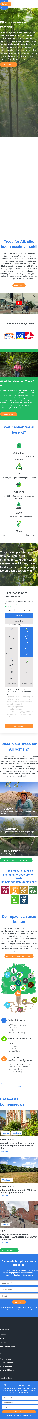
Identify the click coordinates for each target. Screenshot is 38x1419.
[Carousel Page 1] (37, 992)
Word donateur (6, 1366)
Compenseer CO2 (7, 1362)
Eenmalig (19, 615)
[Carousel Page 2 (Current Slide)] (37, 994)
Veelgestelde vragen (8, 1346)
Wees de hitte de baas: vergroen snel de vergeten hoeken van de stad (17, 1145)
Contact (3, 1335)
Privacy (3, 1338)
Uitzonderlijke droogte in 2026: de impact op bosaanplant (18, 1191)
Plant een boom (6, 1359)
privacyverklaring (30, 1310)
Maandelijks (19, 621)
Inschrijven (18, 1302)
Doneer (4, 4)
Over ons (3, 1342)
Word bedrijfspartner (8, 1370)
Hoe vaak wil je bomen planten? (18, 610)
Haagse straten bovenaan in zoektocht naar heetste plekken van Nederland (18, 1237)
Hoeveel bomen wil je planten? (17, 625)
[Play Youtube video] (19, 303)
